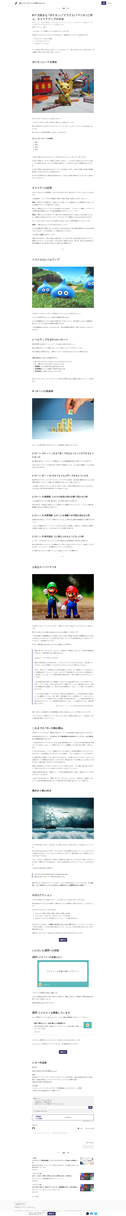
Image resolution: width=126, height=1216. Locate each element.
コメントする (88, 1147)
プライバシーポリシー (36, 1211)
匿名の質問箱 (68, 1017)
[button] (33, 1128)
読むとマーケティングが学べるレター (32, 3)
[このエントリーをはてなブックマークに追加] (95, 1213)
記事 (63, 8)
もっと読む (35, 1196)
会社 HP (45, 1090)
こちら (42, 1003)
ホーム (58, 8)
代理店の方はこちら (80, 1211)
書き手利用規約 (18, 1211)
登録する (63, 940)
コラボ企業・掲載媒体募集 (69, 1211)
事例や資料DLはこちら (88, 1121)
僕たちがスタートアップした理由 (56, 632)
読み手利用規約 (26, 1211)
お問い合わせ (58, 1211)
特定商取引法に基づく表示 (48, 1211)
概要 (68, 8)
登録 (104, 3)
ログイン (110, 3)
